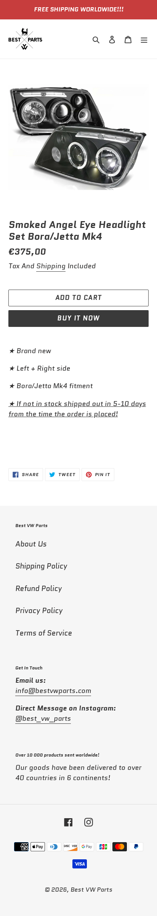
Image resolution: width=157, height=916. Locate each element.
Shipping (51, 266)
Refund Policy (38, 588)
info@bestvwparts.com (53, 691)
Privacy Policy (38, 610)
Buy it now (78, 318)
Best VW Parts (91, 889)
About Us (30, 544)
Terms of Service (43, 633)
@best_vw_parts (43, 718)
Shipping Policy (41, 566)
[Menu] (144, 39)
